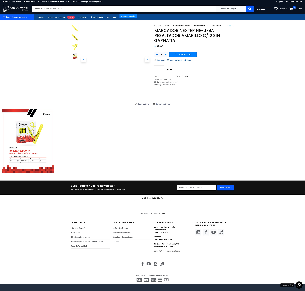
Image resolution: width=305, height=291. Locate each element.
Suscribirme (225, 188)
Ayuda (280, 1)
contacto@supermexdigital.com (167, 251)
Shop (161, 25)
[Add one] (166, 54)
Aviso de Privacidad (79, 246)
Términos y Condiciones (80, 237)
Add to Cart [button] (184, 54)
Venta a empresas (295, 1)
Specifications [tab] (162, 104)
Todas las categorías (230, 9)
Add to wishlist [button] (176, 60)
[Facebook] (206, 232)
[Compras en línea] (299, 285)
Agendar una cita (128, 16)
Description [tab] (143, 104)
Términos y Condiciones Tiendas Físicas (87, 242)
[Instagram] (198, 232)
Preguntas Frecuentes (121, 232)
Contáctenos (112, 17)
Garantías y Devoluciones (122, 237)
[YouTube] (213, 232)
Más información (151, 197)
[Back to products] (230, 25)
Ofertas (41, 17)
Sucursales (98, 17)
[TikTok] (221, 232)
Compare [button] (161, 60)
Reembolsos (117, 242)
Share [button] (189, 60)
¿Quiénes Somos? (78, 228)
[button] (83, 59)
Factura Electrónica (120, 228)
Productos (83, 17)
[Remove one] (157, 54)
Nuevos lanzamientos (60, 17)
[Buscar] (250, 9)
